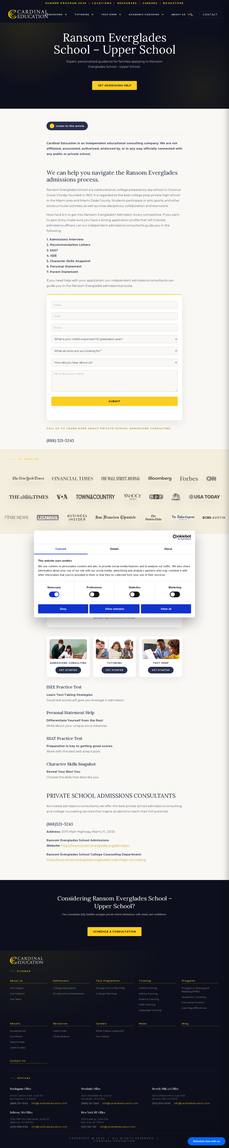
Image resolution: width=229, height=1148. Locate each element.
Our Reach (16, 1036)
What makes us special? (110, 1030)
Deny (63, 608)
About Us (178, 14)
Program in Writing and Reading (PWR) (195, 990)
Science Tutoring (149, 999)
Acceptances (18, 1030)
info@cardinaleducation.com (49, 1103)
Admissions (54, 14)
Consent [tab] (60, 548)
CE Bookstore (61, 1036)
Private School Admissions (68, 993)
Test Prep (109, 14)
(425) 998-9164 (19, 1126)
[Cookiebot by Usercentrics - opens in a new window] (175, 537)
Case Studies (18, 1047)
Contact (210, 14)
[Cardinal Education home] (28, 14)
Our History (102, 1036)
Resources (127, 3)
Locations (102, 3)
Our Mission (17, 988)
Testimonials (17, 1042)
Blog (185, 1023)
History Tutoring (148, 993)
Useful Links (60, 1030)
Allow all (166, 608)
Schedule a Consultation (114, 931)
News (143, 1023)
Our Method (17, 993)
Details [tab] (114, 548)
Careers (150, 3)
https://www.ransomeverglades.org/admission (95, 845)
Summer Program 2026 (66, 3)
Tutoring (82, 14)
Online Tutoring (148, 988)
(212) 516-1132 (88, 1126)
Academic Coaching (144, 14)
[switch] (94, 594)
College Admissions (64, 988)
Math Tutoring (147, 1004)
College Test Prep (106, 993)
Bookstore (173, 3)
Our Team (16, 999)
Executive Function (193, 1002)
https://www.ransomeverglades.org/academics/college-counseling (96, 860)
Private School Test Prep (110, 988)
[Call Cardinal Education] (191, 14)
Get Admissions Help (114, 85)
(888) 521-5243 (19, 1103)
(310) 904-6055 (161, 1103)
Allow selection (114, 608)
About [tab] (168, 548)
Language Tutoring (150, 1010)
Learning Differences (194, 1007)
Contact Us (18, 1060)
